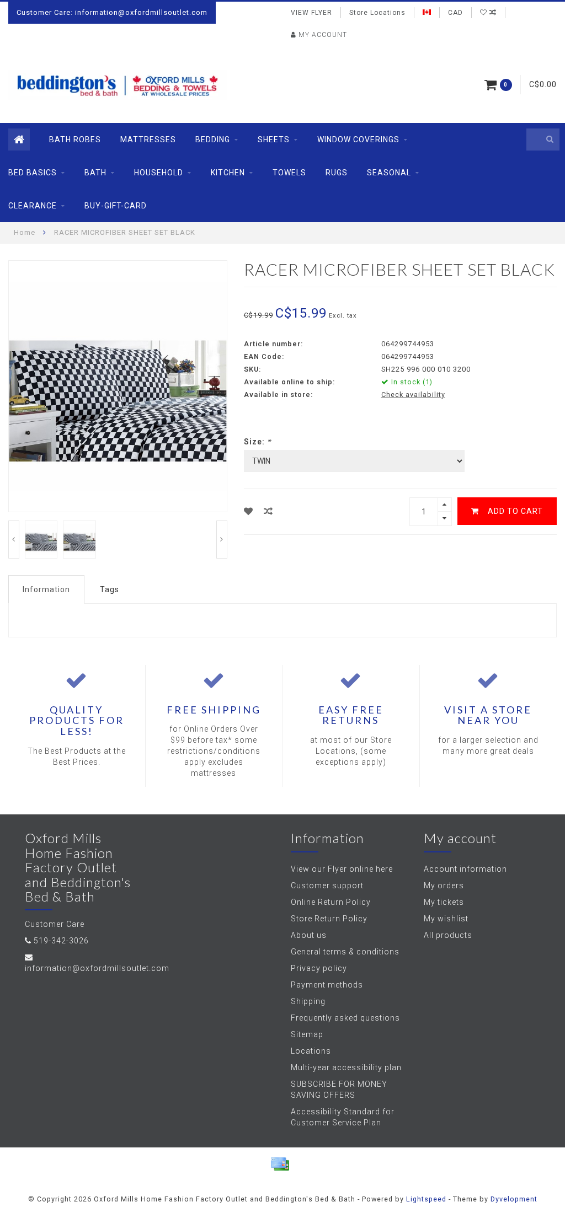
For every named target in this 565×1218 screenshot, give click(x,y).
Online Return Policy (331, 902)
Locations (311, 1051)
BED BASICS (32, 172)
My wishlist (446, 918)
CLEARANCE (32, 205)
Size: (257, 441)
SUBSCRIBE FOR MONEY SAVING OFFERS (339, 1089)
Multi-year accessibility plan (346, 1067)
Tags (109, 589)
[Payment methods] (280, 1164)
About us (309, 935)
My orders (444, 885)
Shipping (308, 1001)
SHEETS (274, 139)
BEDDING (212, 139)
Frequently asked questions (345, 1017)
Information (46, 589)
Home (24, 232)
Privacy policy (319, 968)
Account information (465, 869)
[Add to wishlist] (248, 511)
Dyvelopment (514, 1199)
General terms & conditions (345, 951)
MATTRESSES (148, 139)
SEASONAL (389, 172)
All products (448, 935)
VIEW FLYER (311, 13)
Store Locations (377, 13)
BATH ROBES (75, 139)
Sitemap (307, 1034)
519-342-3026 (61, 940)
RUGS (337, 172)
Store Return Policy (329, 918)
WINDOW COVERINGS (358, 139)
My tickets (444, 902)
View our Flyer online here (342, 869)
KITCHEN (228, 172)
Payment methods (327, 984)
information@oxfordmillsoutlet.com (97, 968)
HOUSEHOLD (158, 172)
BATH (95, 172)
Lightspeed (426, 1199)
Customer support (327, 885)
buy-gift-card (115, 205)
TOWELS (289, 172)
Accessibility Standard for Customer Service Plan (343, 1117)
